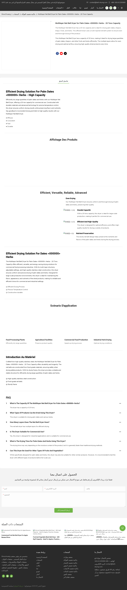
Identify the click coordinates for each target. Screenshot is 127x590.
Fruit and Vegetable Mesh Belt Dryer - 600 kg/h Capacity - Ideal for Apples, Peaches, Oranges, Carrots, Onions (46, 538)
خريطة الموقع (19, 586)
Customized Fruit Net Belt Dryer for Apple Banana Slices (14, 536)
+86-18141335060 (118, 2)
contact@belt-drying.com (98, 2)
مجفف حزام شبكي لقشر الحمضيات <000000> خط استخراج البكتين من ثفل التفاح (79, 536)
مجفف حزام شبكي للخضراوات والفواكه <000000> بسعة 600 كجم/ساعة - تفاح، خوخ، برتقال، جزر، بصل (110, 538)
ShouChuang (6, 14)
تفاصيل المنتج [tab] (63, 81)
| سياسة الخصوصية (7, 586)
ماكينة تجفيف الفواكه (28, 14)
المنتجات (16, 14)
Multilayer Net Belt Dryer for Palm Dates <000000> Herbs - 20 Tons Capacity (65, 14)
